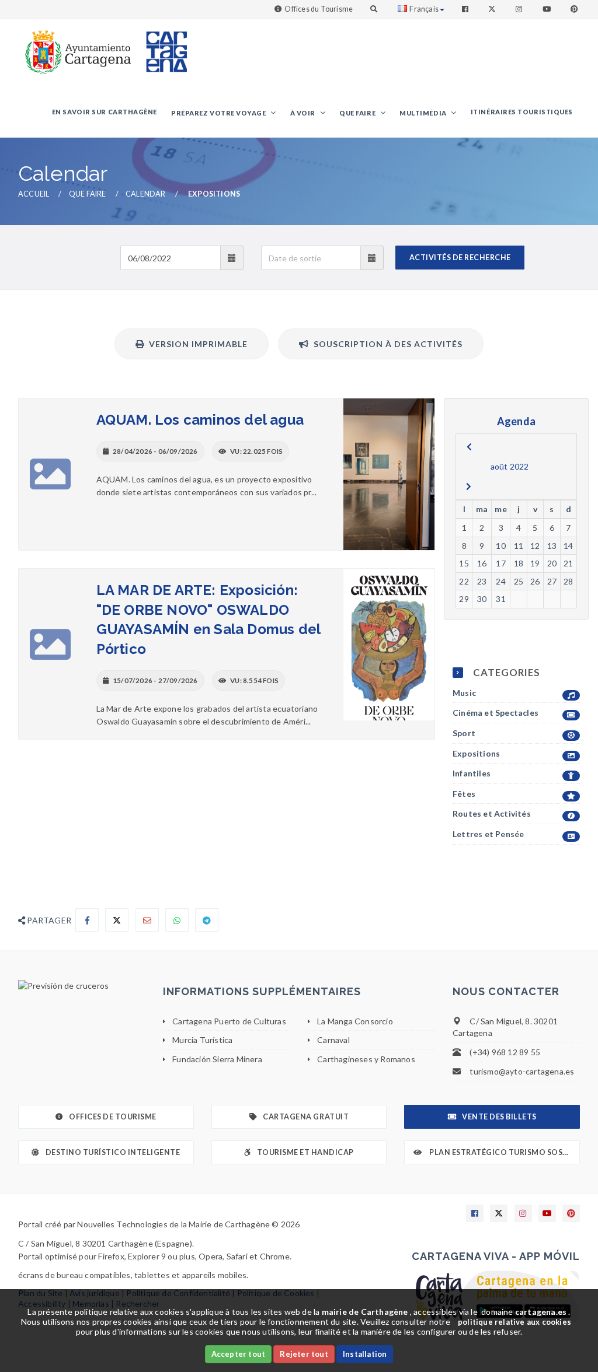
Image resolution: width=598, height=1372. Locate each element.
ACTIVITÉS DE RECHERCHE (460, 257)
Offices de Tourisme (113, 1116)
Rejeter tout (304, 1354)
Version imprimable (196, 344)
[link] (75, 46)
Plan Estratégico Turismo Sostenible (504, 1152)
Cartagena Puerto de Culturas (229, 1021)
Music (464, 693)
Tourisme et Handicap (305, 1152)
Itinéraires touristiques (522, 112)
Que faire (358, 113)
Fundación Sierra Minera (217, 1059)
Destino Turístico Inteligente (113, 1152)
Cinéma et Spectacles (495, 713)
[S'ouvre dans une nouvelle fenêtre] (81, 986)
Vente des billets (499, 1116)
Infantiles (472, 773)
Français (424, 9)
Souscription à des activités (386, 344)
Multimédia (423, 113)
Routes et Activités (492, 813)
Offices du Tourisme (318, 9)
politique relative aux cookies (514, 1321)
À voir (303, 113)
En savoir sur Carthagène (104, 112)
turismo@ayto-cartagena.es (522, 1071)
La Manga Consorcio (355, 1021)
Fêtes (464, 794)
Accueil (33, 194)
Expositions (476, 753)
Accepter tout (238, 1354)
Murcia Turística (202, 1040)
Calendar (146, 194)
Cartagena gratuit (306, 1116)
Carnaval (333, 1040)
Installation (365, 1354)
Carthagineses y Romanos (366, 1059)
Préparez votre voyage (219, 113)
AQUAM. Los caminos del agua (200, 419)
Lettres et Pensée (488, 834)
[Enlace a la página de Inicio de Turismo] (162, 46)
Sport (464, 733)
